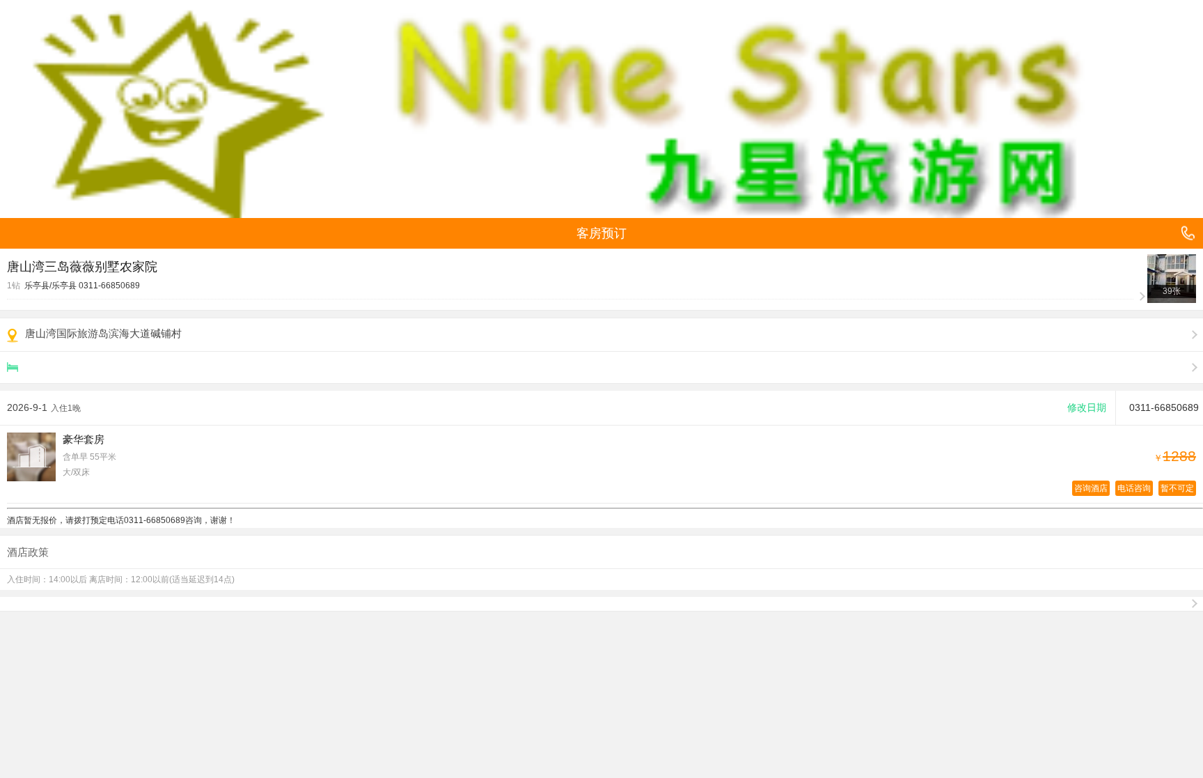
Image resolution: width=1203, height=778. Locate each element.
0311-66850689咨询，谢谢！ (179, 520)
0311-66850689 (109, 285)
